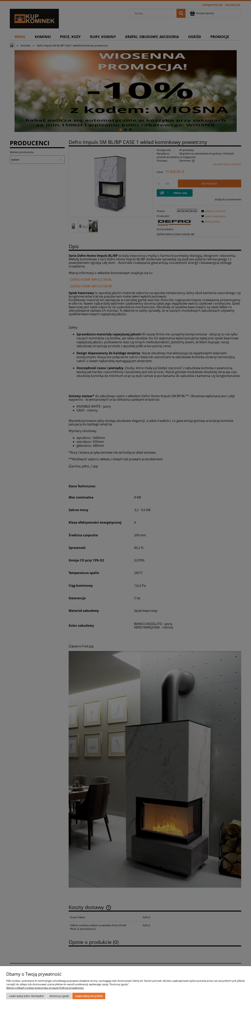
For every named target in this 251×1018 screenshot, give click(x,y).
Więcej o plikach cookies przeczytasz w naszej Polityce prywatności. (45, 988)
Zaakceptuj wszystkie (89, 996)
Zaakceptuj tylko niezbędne (26, 996)
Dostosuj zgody (59, 996)
